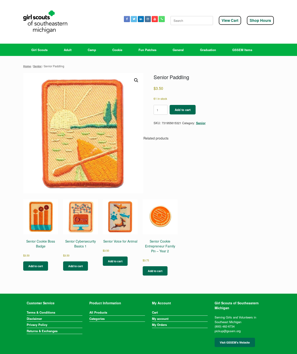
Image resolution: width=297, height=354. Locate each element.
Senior (37, 66)
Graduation (208, 50)
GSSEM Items (242, 50)
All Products (98, 312)
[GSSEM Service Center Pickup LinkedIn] (141, 19)
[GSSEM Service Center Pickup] (45, 21)
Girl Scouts (39, 50)
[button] (136, 80)
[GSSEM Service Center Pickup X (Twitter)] (134, 19)
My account (160, 318)
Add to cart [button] (35, 266)
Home (27, 66)
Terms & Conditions (41, 312)
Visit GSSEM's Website (235, 342)
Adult (67, 50)
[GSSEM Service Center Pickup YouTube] (155, 19)
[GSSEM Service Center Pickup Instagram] (148, 19)
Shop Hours (260, 20)
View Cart (230, 20)
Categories (97, 318)
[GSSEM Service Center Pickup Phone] (162, 19)
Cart (155, 312)
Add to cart (182, 109)
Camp (92, 50)
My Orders (159, 324)
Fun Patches (147, 50)
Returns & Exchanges (42, 331)
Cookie (117, 50)
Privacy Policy (37, 324)
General (178, 50)
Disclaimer (34, 318)
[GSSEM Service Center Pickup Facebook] (127, 19)
